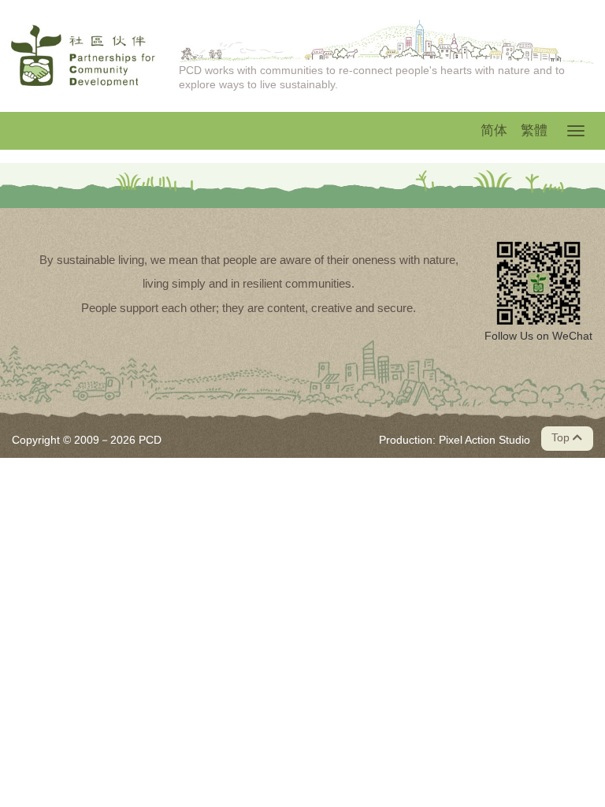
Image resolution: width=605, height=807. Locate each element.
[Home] (83, 55)
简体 (494, 130)
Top (562, 438)
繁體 (534, 130)
